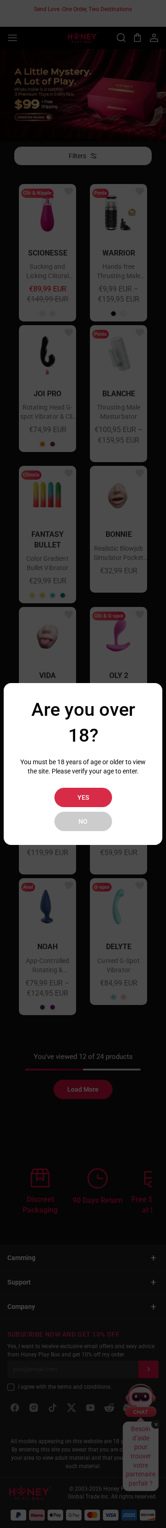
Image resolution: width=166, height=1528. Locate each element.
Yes (83, 797)
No (83, 821)
